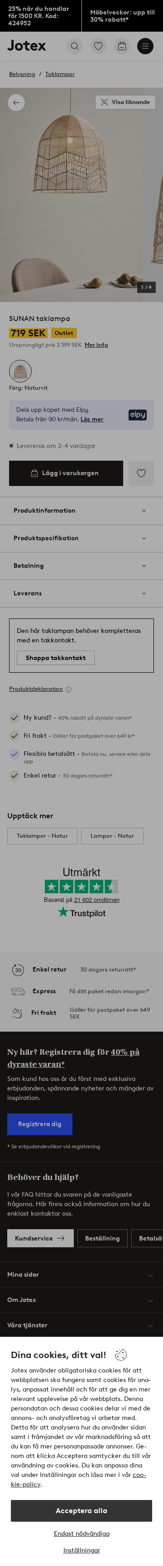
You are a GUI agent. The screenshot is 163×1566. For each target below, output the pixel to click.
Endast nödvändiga (82, 1534)
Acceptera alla (81, 1510)
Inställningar (81, 1550)
